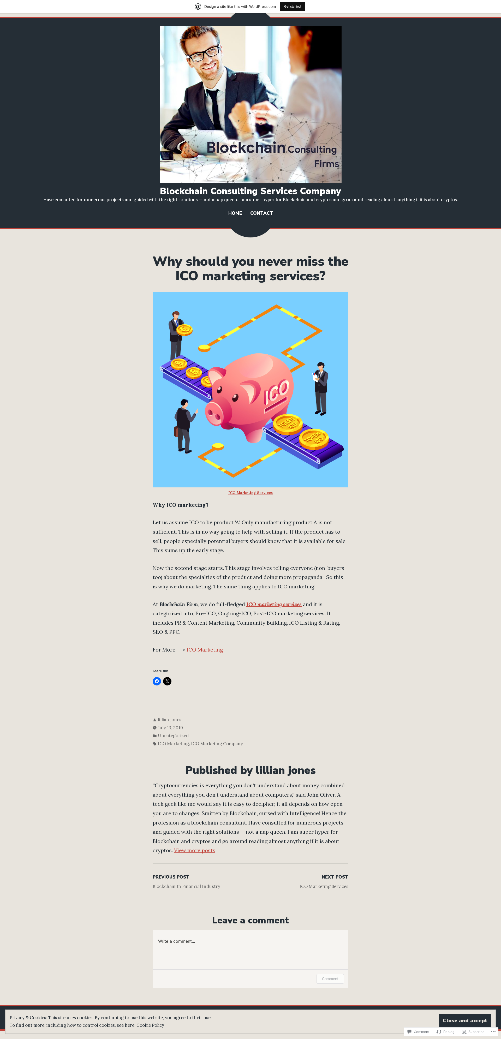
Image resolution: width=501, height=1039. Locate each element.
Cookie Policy (150, 1025)
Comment (330, 978)
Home (235, 213)
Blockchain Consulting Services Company (250, 191)
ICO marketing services (274, 604)
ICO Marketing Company (217, 744)
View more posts (194, 850)
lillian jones (169, 719)
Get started (292, 6)
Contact (261, 213)
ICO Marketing (205, 649)
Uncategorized (173, 735)
